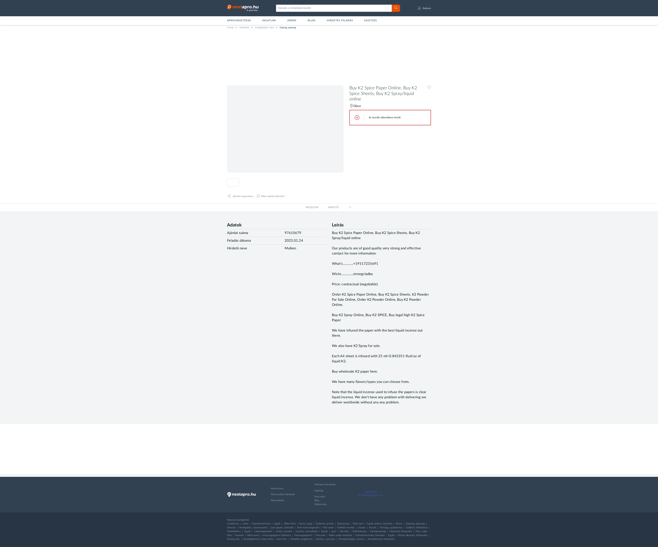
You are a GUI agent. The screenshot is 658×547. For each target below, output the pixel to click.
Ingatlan (269, 20)
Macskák (320, 535)
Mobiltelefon (234, 531)
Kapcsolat (319, 496)
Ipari (333, 531)
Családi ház (233, 524)
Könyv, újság (305, 524)
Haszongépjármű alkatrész (277, 535)
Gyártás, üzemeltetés (307, 531)
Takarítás (344, 531)
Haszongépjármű (303, 535)
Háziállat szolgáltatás (301, 539)
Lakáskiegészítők (263, 531)
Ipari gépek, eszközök (282, 527)
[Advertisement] (329, 56)
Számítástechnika (261, 524)
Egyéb (277, 524)
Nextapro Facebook (325, 484)
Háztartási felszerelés (400, 531)
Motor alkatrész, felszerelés (412, 535)
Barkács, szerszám (325, 539)
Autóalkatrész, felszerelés (381, 539)
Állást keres (253, 535)
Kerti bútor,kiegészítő (308, 527)
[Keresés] (396, 8)
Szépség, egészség (287, 28)
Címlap (230, 28)
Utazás (361, 527)
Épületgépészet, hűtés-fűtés (258, 539)
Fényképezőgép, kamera (351, 539)
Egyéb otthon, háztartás (379, 524)
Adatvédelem (278, 500)
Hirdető (333, 207)
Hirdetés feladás (340, 20)
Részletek (312, 207)
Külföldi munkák (346, 527)
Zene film (282, 539)
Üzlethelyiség (359, 531)
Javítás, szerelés (283, 531)
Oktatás (231, 527)
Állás (312, 20)
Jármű (291, 20)
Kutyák (372, 527)
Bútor (399, 524)
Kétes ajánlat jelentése (272, 196)
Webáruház (320, 504)
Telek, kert (358, 524)
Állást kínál (290, 524)
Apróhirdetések (239, 20)
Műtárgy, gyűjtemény (391, 527)
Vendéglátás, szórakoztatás (253, 527)
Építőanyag (343, 524)
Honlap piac (233, 539)
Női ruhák (328, 527)
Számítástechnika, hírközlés (370, 535)
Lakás (245, 524)
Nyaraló (239, 535)
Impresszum (277, 488)
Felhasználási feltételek (283, 494)
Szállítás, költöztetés (417, 527)
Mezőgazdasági (378, 531)
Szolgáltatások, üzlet (264, 28)
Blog (316, 500)
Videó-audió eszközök (340, 535)
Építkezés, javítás (325, 524)
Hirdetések (244, 28)
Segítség (370, 20)
